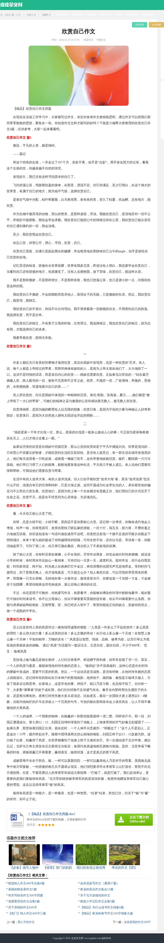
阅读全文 (88, 39)
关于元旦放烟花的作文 (95, 895)
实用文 (119, 14)
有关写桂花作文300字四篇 (25, 895)
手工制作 (77, 14)
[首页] (11, 4)
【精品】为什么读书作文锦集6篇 (102, 907)
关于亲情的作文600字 (22, 907)
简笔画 (91, 14)
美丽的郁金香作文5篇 (22, 889)
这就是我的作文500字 (137, 922)
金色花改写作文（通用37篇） (99, 883)
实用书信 (22, 14)
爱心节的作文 (26, 922)
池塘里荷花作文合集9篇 (24, 901)
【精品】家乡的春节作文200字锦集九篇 (106, 913)
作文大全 (7, 14)
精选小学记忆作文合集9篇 (97, 901)
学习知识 (37, 14)
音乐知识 (62, 14)
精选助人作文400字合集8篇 (26, 883)
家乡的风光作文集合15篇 (96, 889)
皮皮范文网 (77, 938)
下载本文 (101, 39)
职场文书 (105, 14)
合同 (50, 14)
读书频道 (147, 14)
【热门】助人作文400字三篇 (27, 913)
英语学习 (132, 14)
